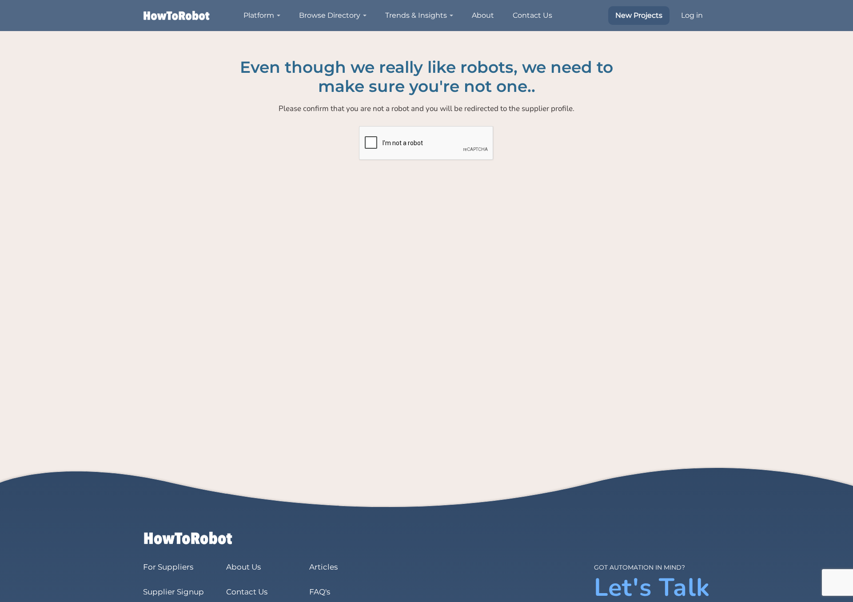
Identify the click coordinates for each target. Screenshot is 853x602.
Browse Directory (329, 15)
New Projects (638, 15)
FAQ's (319, 591)
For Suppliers (168, 566)
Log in (692, 15)
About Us (243, 566)
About (483, 15)
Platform (258, 15)
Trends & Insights (416, 15)
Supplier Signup (173, 591)
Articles (323, 566)
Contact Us (532, 15)
